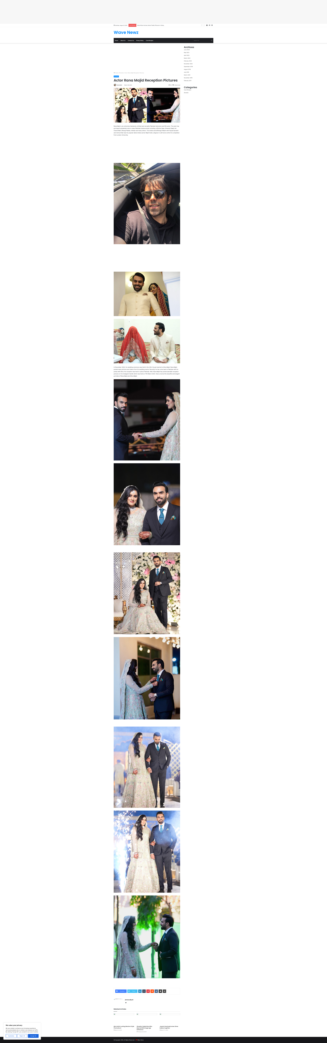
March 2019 (187, 75)
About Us (122, 40)
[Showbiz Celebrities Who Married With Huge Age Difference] (147, 1019)
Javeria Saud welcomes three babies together (169, 1027)
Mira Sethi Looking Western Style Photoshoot (124, 1027)
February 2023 (188, 61)
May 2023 (186, 52)
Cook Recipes (149, 40)
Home (116, 40)
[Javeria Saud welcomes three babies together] (170, 1019)
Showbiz (121, 73)
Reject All (22, 1036)
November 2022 (188, 63)
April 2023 (186, 55)
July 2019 (186, 72)
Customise (11, 1036)
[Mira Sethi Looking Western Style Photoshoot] (124, 1019)
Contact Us (131, 40)
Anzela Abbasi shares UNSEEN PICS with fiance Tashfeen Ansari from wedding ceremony (161, 25)
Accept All (33, 1036)
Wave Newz (140, 1040)
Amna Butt (119, 85)
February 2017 (187, 80)
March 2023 (187, 58)
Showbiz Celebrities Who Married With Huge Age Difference (144, 1028)
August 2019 (187, 69)
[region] (22, 1031)
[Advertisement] (51, 12)
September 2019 (188, 66)
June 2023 (187, 49)
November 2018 (188, 77)
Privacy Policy (139, 40)
